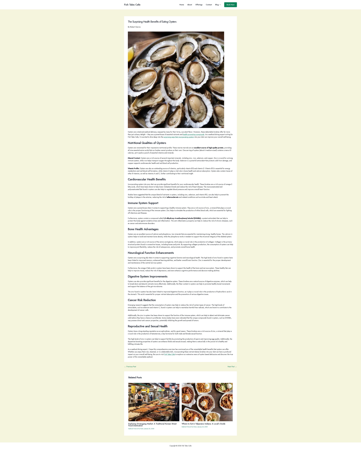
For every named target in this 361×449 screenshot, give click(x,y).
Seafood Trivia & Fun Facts (135, 429)
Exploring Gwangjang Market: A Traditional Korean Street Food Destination (152, 424)
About (189, 4)
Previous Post (130, 366)
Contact (209, 4)
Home (181, 4)
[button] (220, 4)
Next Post (232, 366)
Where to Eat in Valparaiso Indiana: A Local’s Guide (203, 423)
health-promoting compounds (193, 134)
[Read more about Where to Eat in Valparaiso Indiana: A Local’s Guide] (207, 402)
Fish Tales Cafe (132, 4)
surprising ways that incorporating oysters (179, 137)
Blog (217, 4)
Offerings (198, 4)
